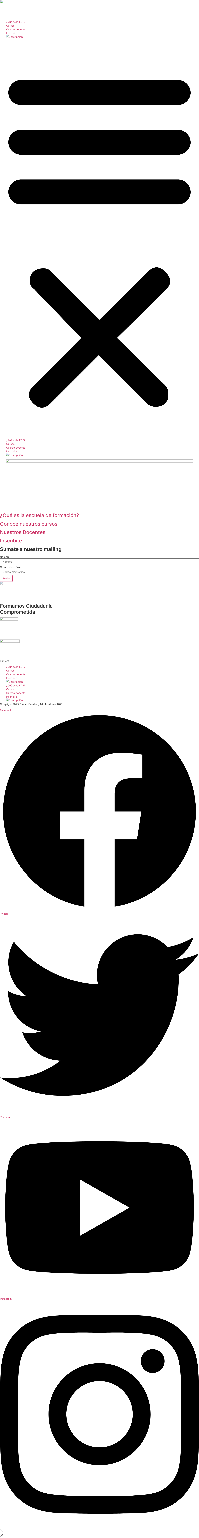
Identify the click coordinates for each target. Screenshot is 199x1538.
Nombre (4, 557)
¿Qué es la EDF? (15, 21)
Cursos (10, 25)
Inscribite (11, 33)
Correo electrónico (11, 567)
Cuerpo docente (15, 29)
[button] (99, 238)
